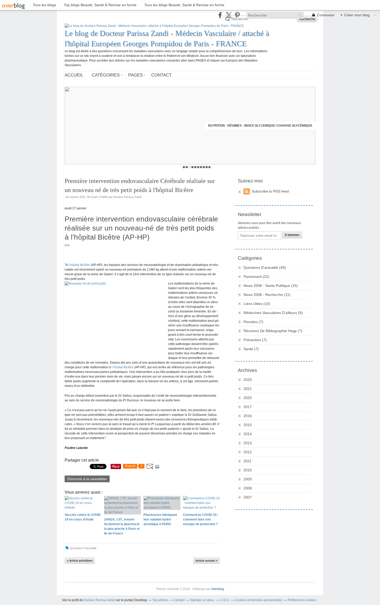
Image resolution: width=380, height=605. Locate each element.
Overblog (217, 589)
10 (209, 167)
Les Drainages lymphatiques (287, 125)
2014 (248, 434)
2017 (248, 407)
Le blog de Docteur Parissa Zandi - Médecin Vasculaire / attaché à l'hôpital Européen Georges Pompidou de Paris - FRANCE (167, 38)
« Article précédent (80, 560)
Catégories (106, 75)
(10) (257, 304)
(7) (253, 322)
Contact (161, 75)
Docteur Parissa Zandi (99, 600)
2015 (248, 425)
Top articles (160, 600)
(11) (267, 295)
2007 (248, 497)
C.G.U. (225, 600)
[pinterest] (237, 15)
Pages (135, 75)
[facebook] (220, 15)
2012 (248, 452)
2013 (248, 443)
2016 (248, 416)
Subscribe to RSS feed (270, 191)
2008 (248, 488)
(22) (256, 276)
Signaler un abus (202, 600)
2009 (248, 479)
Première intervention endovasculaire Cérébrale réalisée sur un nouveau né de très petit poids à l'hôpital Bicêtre (140, 185)
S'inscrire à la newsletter (87, 479)
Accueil (74, 75)
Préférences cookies (302, 600)
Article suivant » (206, 560)
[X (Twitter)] (228, 15)
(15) (271, 286)
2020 (248, 398)
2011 (248, 461)
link (67, 245)
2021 (248, 389)
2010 (248, 470)
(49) (265, 267)
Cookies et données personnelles (258, 600)
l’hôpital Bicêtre (79, 265)
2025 (248, 380)
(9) (273, 313)
